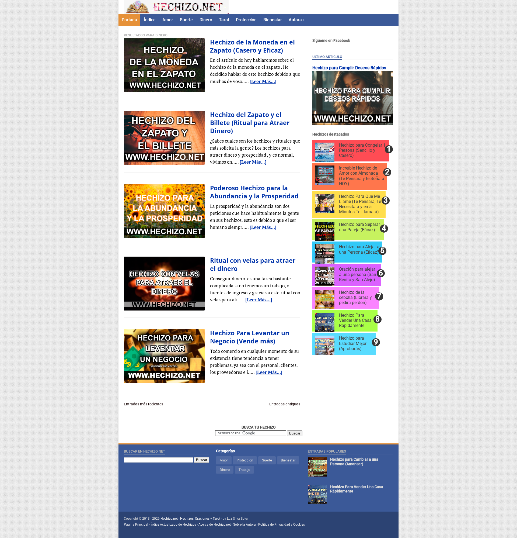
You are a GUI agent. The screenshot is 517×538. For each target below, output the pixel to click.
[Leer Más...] (263, 81)
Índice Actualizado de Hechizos (173, 524)
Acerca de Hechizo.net (214, 524)
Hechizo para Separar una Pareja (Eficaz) (359, 227)
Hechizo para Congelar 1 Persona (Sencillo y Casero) (362, 150)
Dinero (206, 19)
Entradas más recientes (143, 404)
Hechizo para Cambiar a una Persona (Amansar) (354, 461)
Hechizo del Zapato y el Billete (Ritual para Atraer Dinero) (249, 122)
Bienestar (272, 19)
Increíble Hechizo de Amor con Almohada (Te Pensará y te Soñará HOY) (361, 175)
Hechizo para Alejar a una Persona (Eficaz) (359, 249)
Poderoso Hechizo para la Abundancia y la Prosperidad (254, 192)
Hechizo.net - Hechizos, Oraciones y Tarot (190, 518)
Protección (246, 19)
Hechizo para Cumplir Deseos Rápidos (349, 67)
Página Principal (136, 524)
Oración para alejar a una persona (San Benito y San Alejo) (357, 274)
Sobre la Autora (244, 524)
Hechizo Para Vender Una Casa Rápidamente (355, 320)
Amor (167, 19)
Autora (295, 19)
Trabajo (244, 470)
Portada (129, 19)
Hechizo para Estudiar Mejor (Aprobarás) (352, 343)
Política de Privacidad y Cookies (281, 524)
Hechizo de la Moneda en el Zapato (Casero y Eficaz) (252, 46)
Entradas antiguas (284, 404)
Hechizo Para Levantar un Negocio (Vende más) (249, 337)
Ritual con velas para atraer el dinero (252, 264)
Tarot (224, 19)
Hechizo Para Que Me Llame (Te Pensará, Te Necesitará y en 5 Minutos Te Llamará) (360, 204)
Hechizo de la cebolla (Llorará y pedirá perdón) (355, 297)
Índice (150, 19)
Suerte (186, 19)
